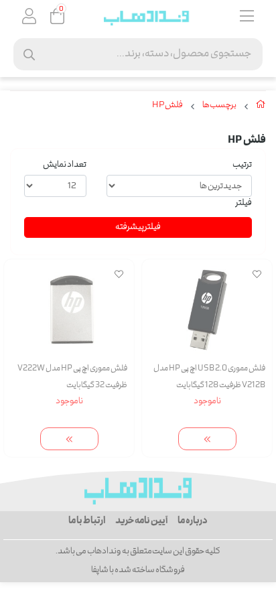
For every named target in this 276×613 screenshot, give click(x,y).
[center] (29, 54)
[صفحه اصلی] (261, 107)
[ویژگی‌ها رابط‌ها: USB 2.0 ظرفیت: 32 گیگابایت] (69, 310)
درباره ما (193, 521)
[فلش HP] (138, 491)
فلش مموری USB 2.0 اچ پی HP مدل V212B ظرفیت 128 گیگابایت (209, 377)
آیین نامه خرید (141, 521)
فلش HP (167, 106)
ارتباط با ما (86, 521)
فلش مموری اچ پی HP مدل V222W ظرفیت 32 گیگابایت (72, 377)
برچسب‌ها (219, 106)
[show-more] (207, 439)
